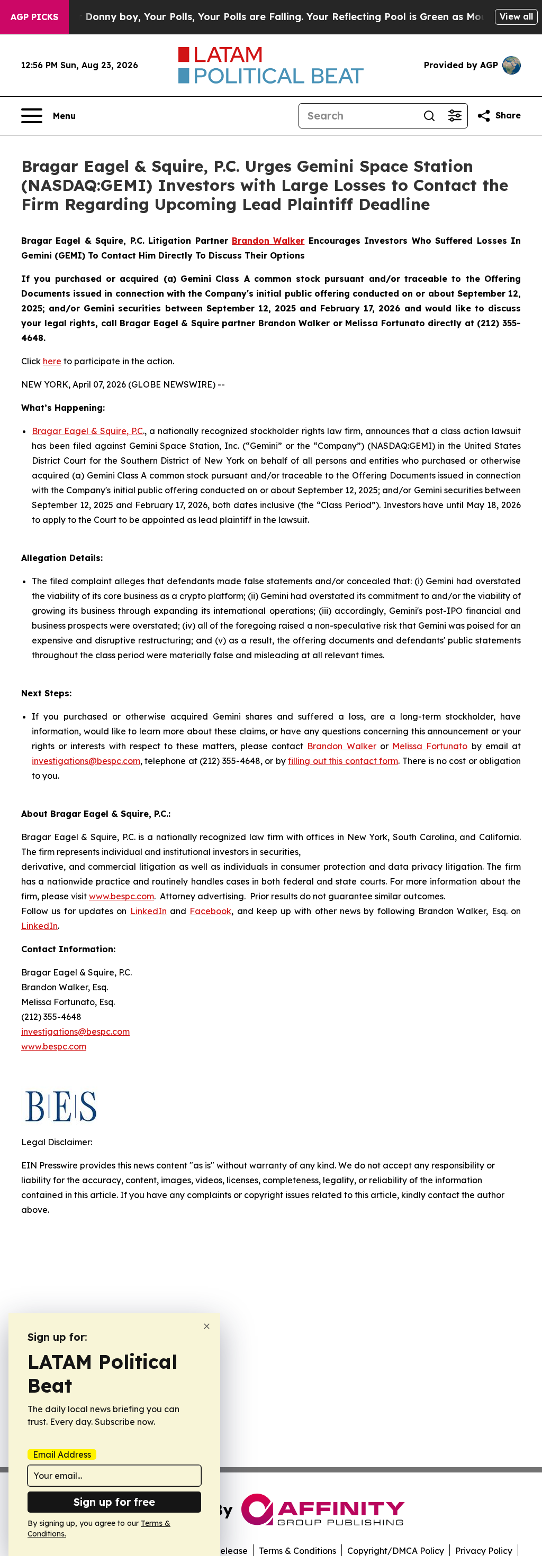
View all (516, 16)
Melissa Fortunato (429, 746)
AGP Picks (34, 17)
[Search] (429, 116)
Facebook (210, 911)
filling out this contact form (343, 761)
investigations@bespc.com (86, 761)
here (52, 361)
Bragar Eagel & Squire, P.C (87, 431)
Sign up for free (114, 1501)
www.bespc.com (121, 896)
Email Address (62, 1454)
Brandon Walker (341, 746)
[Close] (207, 1326)
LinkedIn (148, 911)
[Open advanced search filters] (454, 116)
